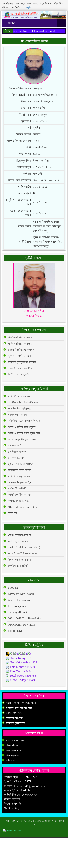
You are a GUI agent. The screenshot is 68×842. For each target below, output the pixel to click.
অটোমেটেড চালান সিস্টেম (19, 470)
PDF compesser (17, 606)
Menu (11, 23)
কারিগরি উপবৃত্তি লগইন (19, 476)
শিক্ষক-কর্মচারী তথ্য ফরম (19, 559)
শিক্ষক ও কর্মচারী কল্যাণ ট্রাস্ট (21, 427)
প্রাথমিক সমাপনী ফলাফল (19, 355)
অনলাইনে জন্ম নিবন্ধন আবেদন (22, 439)
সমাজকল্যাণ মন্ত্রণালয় (18, 414)
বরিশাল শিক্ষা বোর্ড (14, 712)
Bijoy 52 (13, 587)
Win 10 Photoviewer (19, 600)
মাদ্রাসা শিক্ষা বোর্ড (14, 717)
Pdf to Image (15, 630)
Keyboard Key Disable (21, 593)
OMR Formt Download (21, 624)
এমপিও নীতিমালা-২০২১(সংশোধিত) (24, 547)
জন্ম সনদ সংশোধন (16, 457)
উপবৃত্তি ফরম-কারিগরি (18, 565)
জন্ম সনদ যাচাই (14, 445)
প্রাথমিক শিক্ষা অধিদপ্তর (19, 408)
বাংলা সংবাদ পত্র (13, 750)
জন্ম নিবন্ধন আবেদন (17, 451)
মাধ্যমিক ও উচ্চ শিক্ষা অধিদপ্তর (23, 402)
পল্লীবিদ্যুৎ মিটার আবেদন (19, 494)
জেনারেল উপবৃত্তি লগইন (19, 482)
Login (27, 7)
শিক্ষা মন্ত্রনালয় (12, 755)
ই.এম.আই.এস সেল (15, 740)
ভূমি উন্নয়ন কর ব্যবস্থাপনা (20, 463)
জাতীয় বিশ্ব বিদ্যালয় (15, 723)
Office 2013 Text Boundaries (24, 618)
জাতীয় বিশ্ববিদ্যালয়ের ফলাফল (22, 362)
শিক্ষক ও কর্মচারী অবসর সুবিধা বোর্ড (24, 433)
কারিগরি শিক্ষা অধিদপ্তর (19, 396)
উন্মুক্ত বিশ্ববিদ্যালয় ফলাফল (21, 349)
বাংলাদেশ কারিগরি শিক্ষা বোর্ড (19, 708)
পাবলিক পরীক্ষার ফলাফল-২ (20, 343)
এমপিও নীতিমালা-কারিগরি (19, 535)
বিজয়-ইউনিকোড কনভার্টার (20, 368)
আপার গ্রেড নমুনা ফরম (18, 541)
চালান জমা (12, 513)
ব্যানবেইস (10, 760)
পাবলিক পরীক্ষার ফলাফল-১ (20, 337)
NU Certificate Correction (23, 506)
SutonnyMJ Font (17, 612)
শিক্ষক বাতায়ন (12, 745)
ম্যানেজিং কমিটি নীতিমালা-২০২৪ (22, 553)
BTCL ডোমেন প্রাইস (18, 374)
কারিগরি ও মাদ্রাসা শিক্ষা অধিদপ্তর (24, 420)
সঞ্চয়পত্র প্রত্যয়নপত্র (18, 500)
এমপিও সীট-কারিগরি (17, 488)
